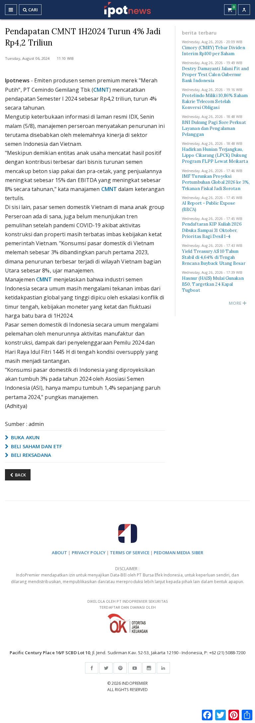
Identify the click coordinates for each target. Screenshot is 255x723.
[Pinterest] (120, 667)
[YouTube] (134, 667)
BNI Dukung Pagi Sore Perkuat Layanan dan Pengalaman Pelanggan (214, 128)
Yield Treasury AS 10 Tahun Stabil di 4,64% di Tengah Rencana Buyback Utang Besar (213, 257)
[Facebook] (91, 667)
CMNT (101, 89)
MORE (235, 303)
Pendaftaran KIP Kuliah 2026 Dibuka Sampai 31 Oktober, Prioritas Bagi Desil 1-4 (212, 230)
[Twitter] (106, 667)
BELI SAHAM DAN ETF (36, 446)
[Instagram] (149, 667)
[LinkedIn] (163, 667)
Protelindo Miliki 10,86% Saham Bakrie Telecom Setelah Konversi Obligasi (215, 101)
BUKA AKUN (25, 437)
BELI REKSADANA (30, 455)
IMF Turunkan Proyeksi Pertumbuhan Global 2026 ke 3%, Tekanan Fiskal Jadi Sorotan (216, 182)
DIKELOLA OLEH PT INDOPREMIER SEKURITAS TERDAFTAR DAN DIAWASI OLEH (127, 604)
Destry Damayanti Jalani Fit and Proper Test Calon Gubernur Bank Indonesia (215, 74)
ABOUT (59, 553)
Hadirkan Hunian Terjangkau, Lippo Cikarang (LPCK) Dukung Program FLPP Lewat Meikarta (215, 155)
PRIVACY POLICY (89, 553)
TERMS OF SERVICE (129, 553)
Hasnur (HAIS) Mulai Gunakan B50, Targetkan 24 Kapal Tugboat (213, 284)
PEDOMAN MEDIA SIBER (178, 553)
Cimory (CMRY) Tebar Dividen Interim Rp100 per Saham (213, 50)
